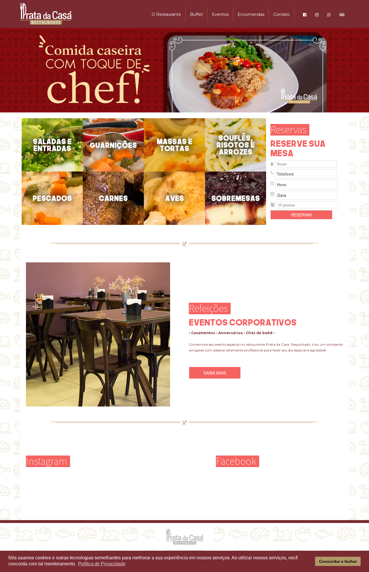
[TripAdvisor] (342, 14)
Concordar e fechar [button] (338, 561)
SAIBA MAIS (215, 373)
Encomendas (251, 14)
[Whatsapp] (329, 14)
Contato (281, 14)
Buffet (196, 14)
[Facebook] (305, 14)
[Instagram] (317, 14)
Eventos (220, 14)
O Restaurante (166, 14)
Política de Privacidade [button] (101, 563)
